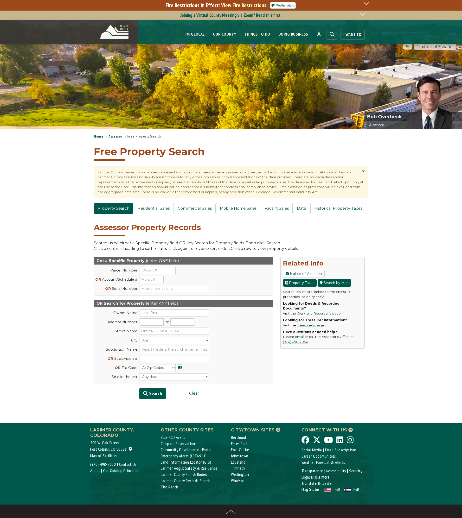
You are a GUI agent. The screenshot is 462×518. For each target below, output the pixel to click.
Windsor (237, 480)
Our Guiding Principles (121, 470)
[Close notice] (368, 3)
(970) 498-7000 (103, 464)
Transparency (312, 471)
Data (301, 208)
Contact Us (127, 464)
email (299, 337)
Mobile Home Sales (238, 208)
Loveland (238, 462)
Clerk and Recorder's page (319, 313)
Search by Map (336, 283)
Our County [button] (224, 34)
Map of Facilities (103, 455)
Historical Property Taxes (338, 208)
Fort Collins (240, 449)
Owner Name (125, 313)
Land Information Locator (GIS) (186, 462)
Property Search (113, 208)
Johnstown (239, 456)
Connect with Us (325, 430)
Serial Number (121, 288)
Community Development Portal (186, 449)
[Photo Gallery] (407, 47)
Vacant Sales (277, 208)
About (95, 470)
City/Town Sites (253, 430)
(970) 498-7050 (295, 342)
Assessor (115, 136)
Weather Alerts (285, 5)
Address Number (122, 322)
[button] (319, 34)
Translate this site (317, 483)
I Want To (352, 34)
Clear (194, 393)
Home (98, 136)
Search (155, 393)
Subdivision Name (121, 349)
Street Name (126, 331)
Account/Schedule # (116, 279)
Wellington (240, 474)
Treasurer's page (310, 325)
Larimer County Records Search (186, 480)
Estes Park (239, 443)
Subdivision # (122, 358)
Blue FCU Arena (173, 437)
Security (355, 471)
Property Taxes (301, 283)
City (134, 340)
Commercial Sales (195, 208)
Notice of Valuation (305, 274)
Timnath (238, 468)
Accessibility (336, 471)
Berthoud (238, 437)
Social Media (312, 450)
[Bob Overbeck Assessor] (434, 99)
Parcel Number (123, 270)
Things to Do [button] (257, 34)
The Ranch (169, 487)
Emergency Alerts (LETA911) (184, 456)
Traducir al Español (435, 46)
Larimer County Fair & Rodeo (184, 474)
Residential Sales (154, 208)
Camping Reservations (179, 443)
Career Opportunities (319, 456)
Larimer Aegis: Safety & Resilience (189, 468)
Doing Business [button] (293, 34)
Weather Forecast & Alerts (323, 462)
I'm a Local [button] (195, 34)
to (167, 322)
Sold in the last (124, 377)
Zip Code (126, 368)
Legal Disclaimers (315, 477)
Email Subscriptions (341, 450)
